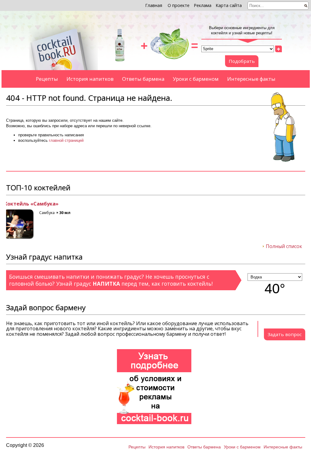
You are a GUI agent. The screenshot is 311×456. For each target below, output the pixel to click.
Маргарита (20, 204)
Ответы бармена (143, 78)
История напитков (90, 78)
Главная (153, 5)
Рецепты (47, 78)
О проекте (179, 5)
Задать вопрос (285, 334)
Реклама (202, 5)
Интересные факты (251, 78)
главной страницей (66, 140)
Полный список (284, 246)
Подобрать (242, 61)
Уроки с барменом (196, 78)
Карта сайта (229, 5)
